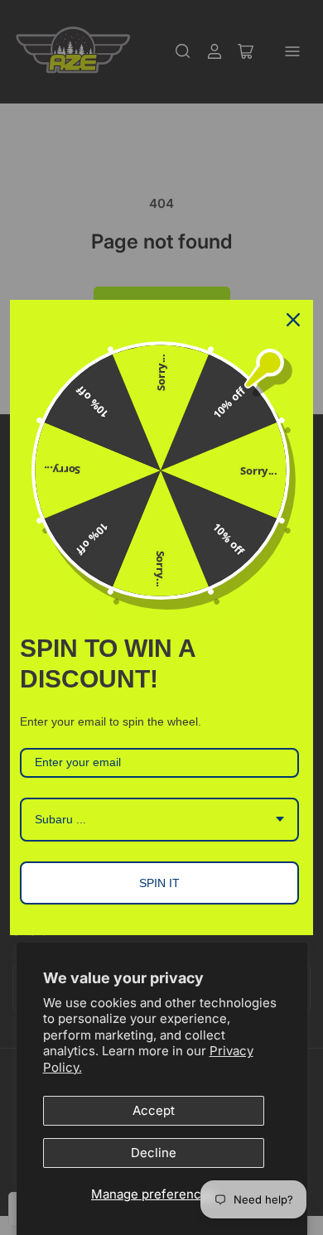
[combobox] (159, 820)
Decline (153, 1152)
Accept (154, 1110)
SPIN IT (159, 883)
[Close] (293, 320)
